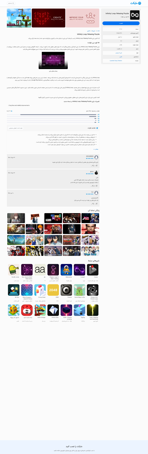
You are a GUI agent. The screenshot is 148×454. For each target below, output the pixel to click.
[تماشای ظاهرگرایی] (90, 240)
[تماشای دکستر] (90, 229)
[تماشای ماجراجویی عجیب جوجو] (90, 218)
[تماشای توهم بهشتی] (16, 218)
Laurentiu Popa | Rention (116, 61)
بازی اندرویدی (119, 53)
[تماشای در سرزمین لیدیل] (16, 240)
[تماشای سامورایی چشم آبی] (16, 251)
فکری (121, 57)
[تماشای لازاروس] (53, 218)
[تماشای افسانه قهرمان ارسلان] (16, 229)
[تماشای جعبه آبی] (90, 251)
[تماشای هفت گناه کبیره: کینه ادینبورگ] (34, 240)
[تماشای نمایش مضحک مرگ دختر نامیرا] (53, 251)
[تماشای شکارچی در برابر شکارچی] (72, 240)
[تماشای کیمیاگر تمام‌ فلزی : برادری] (72, 251)
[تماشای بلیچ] (34, 218)
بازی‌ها (93, 31)
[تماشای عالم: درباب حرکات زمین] (72, 229)
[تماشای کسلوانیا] (53, 229)
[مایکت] (135, 5)
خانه (98, 31)
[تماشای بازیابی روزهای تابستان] (53, 240)
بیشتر (96, 149)
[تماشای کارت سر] (34, 251)
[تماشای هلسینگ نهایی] (72, 218)
